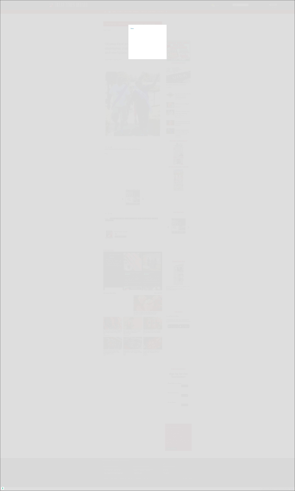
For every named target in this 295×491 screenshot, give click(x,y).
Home (132, 28)
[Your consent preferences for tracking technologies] (2, 488)
